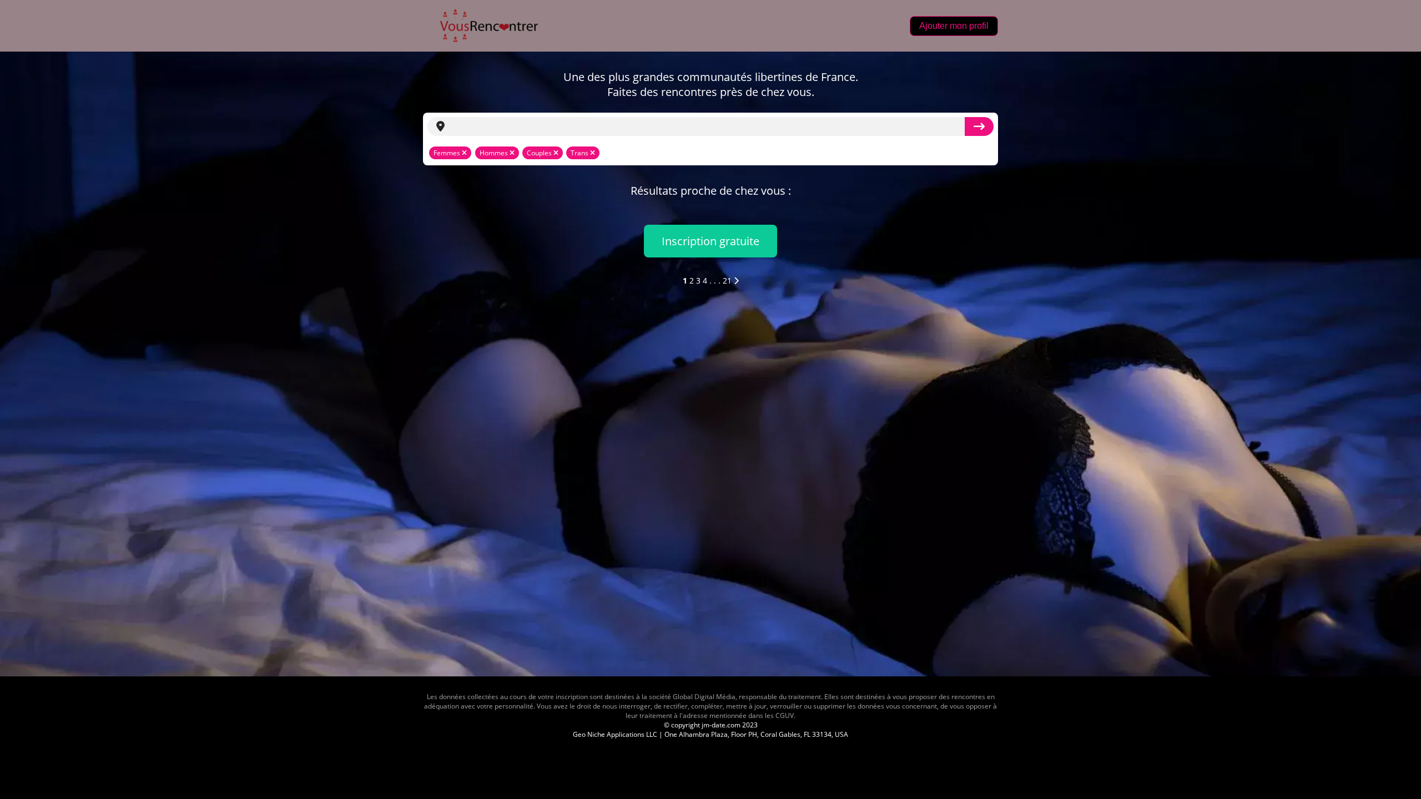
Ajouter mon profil (954, 26)
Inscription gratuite (710, 241)
